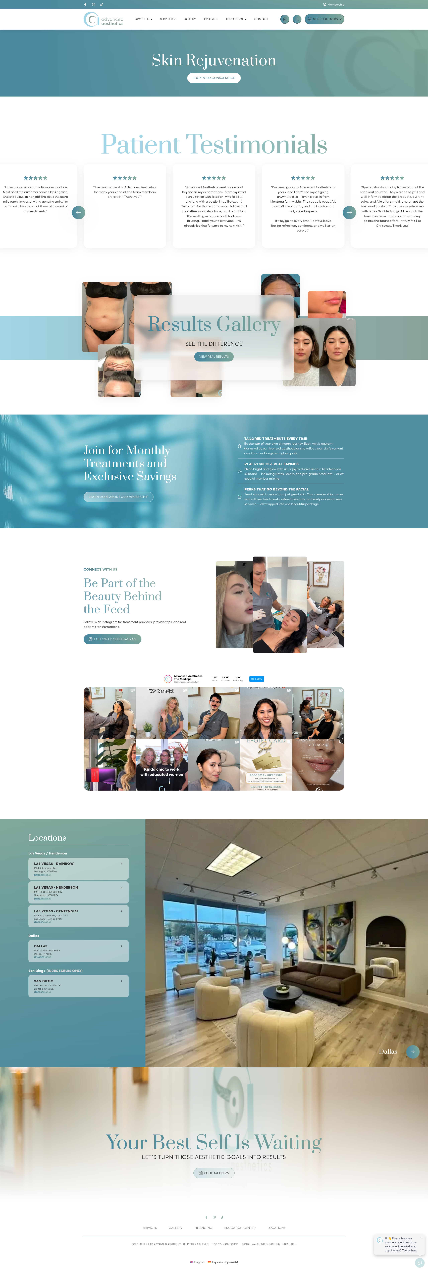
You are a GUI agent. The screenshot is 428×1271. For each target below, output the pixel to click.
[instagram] (93, 4)
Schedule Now (216, 1173)
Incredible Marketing (283, 1244)
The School (235, 19)
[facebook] (85, 4)
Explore (208, 19)
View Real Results (214, 356)
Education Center (240, 1228)
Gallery (190, 19)
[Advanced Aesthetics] (103, 19)
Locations (277, 1228)
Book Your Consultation (214, 78)
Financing (203, 1228)
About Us (142, 19)
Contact (261, 19)
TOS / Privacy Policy (225, 1244)
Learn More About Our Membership (118, 497)
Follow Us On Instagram (115, 639)
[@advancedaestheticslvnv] (168, 679)
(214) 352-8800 (42, 957)
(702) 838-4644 (42, 874)
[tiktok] (101, 4)
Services (166, 19)
